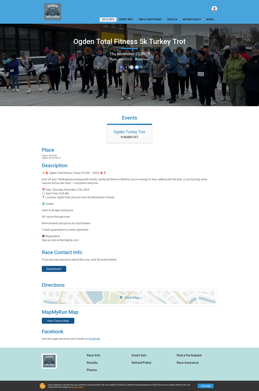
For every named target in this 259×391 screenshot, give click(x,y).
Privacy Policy (77, 387)
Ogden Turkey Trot (129, 132)
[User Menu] (214, 9)
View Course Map (58, 320)
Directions (143, 59)
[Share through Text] (137, 67)
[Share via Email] (131, 67)
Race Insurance (188, 362)
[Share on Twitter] (126, 67)
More (209, 19)
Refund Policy (192, 19)
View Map (132, 298)
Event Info (126, 19)
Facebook (94, 338)
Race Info (108, 19)
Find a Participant (150, 19)
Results (172, 19)
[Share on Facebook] (121, 67)
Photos (92, 370)
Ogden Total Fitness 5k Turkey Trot (129, 41)
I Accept (206, 385)
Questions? (54, 269)
